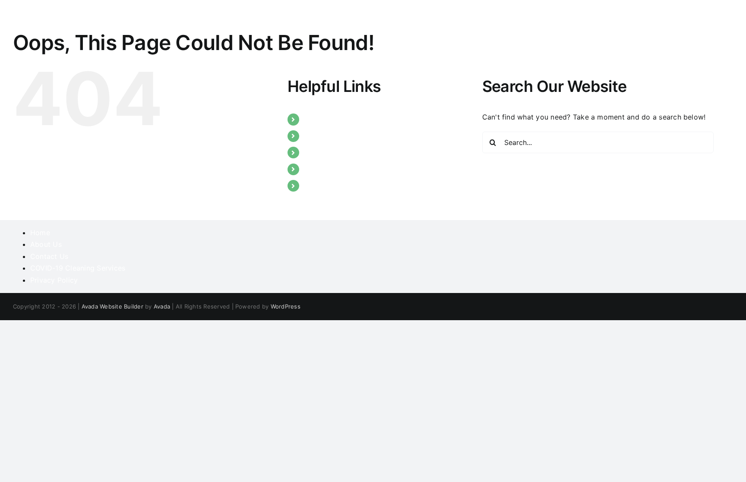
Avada (162, 306)
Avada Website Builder (112, 306)
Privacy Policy (54, 280)
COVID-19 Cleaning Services (77, 268)
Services (318, 152)
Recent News (326, 169)
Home (314, 119)
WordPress (285, 306)
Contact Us (323, 185)
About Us (319, 136)
